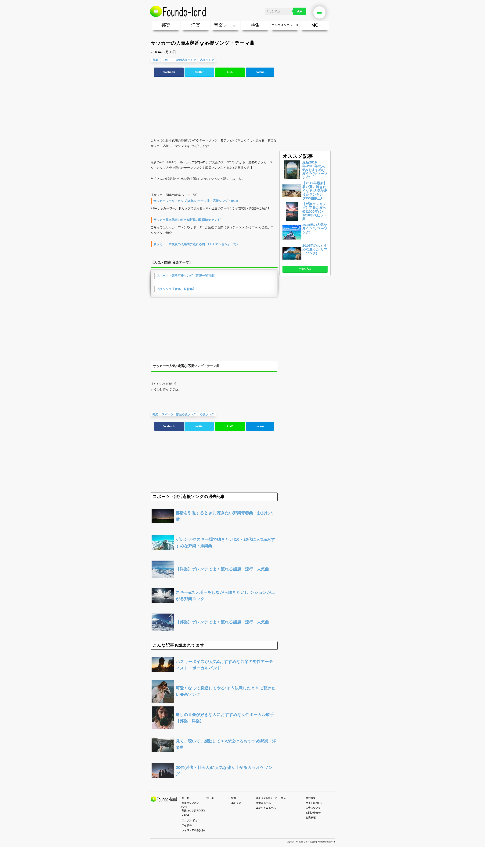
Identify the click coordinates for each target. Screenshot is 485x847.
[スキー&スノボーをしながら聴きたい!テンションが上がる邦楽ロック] (214, 605)
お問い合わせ (313, 812)
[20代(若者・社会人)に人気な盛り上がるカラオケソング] (214, 781)
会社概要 (311, 797)
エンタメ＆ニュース (285, 25)
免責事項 (311, 817)
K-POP (185, 815)
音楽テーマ (225, 25)
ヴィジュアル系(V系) (193, 830)
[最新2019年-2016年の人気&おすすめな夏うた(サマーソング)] (291, 178)
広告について (313, 807)
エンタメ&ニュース (267, 797)
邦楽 (166, 25)
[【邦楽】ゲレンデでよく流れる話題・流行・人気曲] (214, 632)
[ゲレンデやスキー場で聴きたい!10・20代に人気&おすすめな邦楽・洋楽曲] (214, 553)
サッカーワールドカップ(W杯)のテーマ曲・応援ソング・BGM (195, 200)
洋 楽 (210, 797)
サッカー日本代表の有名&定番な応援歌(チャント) (187, 219)
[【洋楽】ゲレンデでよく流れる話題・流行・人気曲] (214, 579)
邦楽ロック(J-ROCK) (193, 810)
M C (283, 797)
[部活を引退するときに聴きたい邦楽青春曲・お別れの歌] (214, 526)
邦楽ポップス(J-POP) (190, 804)
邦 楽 (185, 797)
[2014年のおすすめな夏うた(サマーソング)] (291, 261)
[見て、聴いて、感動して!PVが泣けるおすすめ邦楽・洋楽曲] (214, 754)
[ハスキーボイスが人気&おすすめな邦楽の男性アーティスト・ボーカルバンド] (214, 675)
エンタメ (236, 802)
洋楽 (195, 25)
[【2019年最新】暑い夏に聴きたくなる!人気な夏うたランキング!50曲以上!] (291, 199)
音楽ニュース (263, 802)
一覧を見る (305, 268)
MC (314, 25)
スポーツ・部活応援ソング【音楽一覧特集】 (186, 275)
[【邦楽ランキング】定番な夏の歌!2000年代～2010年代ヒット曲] (291, 220)
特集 (255, 25)
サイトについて (314, 802)
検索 (299, 11)
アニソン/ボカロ (191, 820)
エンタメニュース (266, 807)
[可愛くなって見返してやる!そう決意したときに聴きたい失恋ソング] (214, 701)
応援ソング (207, 59)
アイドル (187, 825)
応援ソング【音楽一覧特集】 (176, 289)
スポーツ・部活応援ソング (179, 59)
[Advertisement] (214, 107)
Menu (324, 12)
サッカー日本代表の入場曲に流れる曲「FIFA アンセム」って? (195, 244)
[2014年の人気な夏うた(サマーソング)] (291, 240)
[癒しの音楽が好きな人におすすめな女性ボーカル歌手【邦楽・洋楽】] (214, 728)
